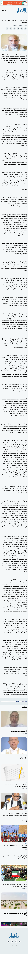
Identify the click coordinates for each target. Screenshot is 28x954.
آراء (26, 18)
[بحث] (5, 10)
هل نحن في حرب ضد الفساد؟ (19, 758)
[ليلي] (7, 10)
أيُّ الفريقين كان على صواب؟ (19, 731)
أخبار (26, 843)
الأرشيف (9, 945)
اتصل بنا (14, 945)
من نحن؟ (18, 945)
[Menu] (2, 10)
